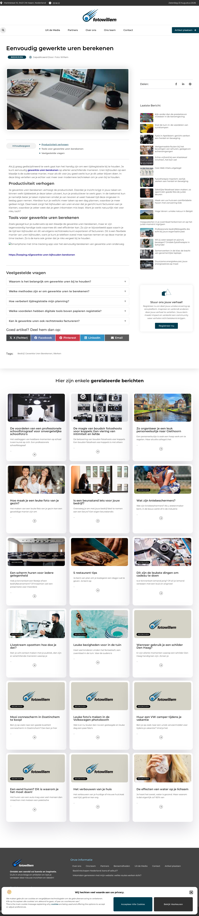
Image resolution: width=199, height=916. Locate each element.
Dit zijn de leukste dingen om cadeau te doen (157, 574)
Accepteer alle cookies (133, 904)
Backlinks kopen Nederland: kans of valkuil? (95, 870)
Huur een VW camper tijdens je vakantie (159, 718)
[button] (191, 892)
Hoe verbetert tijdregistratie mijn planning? (68, 301)
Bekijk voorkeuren (173, 904)
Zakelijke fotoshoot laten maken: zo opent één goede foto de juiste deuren (173, 192)
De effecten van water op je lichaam (162, 789)
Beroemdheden (122, 866)
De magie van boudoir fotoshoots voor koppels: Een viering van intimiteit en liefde (97, 431)
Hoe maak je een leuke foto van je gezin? (34, 502)
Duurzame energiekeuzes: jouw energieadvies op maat (171, 262)
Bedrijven (17, 57)
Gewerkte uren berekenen (38, 353)
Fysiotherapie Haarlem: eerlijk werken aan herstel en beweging (171, 180)
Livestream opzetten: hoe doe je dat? (33, 646)
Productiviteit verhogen (55, 144)
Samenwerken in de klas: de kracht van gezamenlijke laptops (172, 251)
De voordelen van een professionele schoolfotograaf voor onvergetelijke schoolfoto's (36, 431)
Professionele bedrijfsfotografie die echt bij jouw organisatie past (172, 230)
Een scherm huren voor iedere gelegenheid (31, 574)
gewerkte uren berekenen (43, 170)
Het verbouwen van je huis (92, 789)
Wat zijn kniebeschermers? (156, 500)
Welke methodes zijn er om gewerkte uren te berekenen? (68, 291)
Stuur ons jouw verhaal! (166, 302)
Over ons (91, 30)
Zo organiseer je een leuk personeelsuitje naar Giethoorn (159, 430)
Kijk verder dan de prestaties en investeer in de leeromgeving (171, 115)
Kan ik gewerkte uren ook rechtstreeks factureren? (68, 321)
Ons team (110, 30)
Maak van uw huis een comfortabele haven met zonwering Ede (173, 201)
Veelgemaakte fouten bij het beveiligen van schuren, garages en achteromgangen (173, 149)
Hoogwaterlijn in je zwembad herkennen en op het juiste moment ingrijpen (166, 223)
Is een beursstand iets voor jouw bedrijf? (96, 502)
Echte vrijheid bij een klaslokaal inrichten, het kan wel (171, 158)
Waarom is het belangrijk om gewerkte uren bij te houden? (68, 281)
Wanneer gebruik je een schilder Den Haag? (160, 646)
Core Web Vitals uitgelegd (168, 168)
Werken (57, 353)
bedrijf (21, 353)
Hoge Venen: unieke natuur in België (174, 211)
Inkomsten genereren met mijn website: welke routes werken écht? (107, 875)
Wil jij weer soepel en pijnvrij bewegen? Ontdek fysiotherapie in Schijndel (172, 242)
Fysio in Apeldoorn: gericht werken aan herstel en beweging (172, 136)
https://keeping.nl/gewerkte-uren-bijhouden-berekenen (42, 254)
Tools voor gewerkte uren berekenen (62, 148)
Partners (73, 30)
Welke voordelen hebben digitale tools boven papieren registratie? (68, 311)
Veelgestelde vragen (53, 153)
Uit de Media (52, 30)
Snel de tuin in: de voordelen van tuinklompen (171, 126)
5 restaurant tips (85, 573)
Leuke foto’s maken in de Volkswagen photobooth (91, 718)
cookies (54, 904)
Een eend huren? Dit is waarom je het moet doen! (34, 791)
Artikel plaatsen (173, 866)
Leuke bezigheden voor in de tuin (97, 645)
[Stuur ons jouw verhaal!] (166, 292)
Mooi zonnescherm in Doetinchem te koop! (35, 718)
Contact (128, 30)
